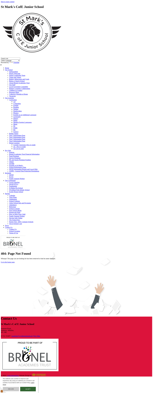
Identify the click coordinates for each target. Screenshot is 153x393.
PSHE (15, 128)
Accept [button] (28, 389)
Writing (15, 109)
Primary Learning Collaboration (19, 88)
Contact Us (8, 227)
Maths (15, 120)
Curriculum (13, 100)
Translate (16, 62)
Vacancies (12, 96)
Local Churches (14, 182)
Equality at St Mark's (16, 165)
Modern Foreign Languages (22, 122)
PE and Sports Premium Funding (20, 160)
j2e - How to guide (19, 147)
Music (15, 124)
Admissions (13, 199)
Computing (17, 103)
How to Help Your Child (17, 214)
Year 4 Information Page (17, 137)
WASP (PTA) (13, 184)
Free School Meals (15, 210)
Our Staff (12, 85)
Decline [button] (11, 389)
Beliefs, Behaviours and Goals (19, 79)
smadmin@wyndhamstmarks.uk (22, 336)
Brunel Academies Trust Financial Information (24, 154)
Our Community (10, 180)
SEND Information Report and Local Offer (23, 169)
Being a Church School (17, 81)
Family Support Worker (17, 179)
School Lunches (14, 209)
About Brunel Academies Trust (19, 83)
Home (7, 68)
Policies (11, 152)
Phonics (16, 113)
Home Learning (14, 143)
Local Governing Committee (18, 87)
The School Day (14, 220)
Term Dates (13, 197)
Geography (17, 117)
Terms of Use (13, 233)
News (7, 225)
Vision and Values (15, 77)
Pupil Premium (14, 156)
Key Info (8, 150)
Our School (9, 70)
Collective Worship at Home (18, 94)
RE (14, 130)
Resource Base (14, 92)
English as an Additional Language (24, 115)
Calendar (12, 195)
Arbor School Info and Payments (20, 203)
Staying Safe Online (15, 218)
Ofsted (11, 162)
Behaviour (12, 207)
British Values (13, 133)
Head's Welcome (14, 73)
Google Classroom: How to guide (24, 145)
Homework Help (14, 212)
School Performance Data (17, 167)
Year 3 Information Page (17, 135)
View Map (36, 336)
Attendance (13, 205)
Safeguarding (13, 72)
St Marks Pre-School (16, 188)
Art (14, 102)
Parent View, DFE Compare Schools (21, 222)
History (15, 118)
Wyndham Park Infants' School (19, 190)
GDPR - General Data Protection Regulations (24, 171)
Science (15, 132)
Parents (7, 194)
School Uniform (14, 201)
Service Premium (14, 158)
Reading (16, 107)
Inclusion (8, 173)
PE (14, 126)
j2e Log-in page (18, 148)
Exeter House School (16, 192)
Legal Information (13, 375)
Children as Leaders (15, 90)
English (15, 105)
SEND (11, 175)
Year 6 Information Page (17, 141)
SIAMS (11, 163)
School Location (14, 231)
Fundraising (13, 186)
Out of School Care (15, 224)
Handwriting (17, 111)
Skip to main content (7, 2)
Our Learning (9, 98)
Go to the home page (8, 262)
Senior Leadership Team (17, 75)
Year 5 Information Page (17, 139)
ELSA (11, 177)
